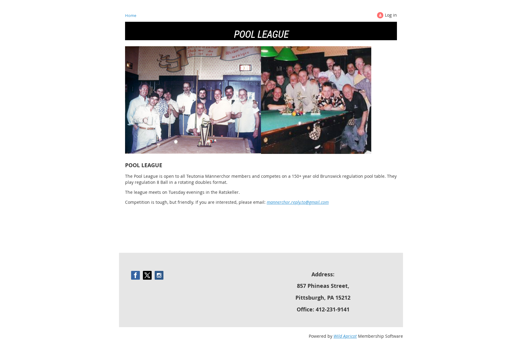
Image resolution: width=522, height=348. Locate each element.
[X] (147, 275)
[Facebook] (135, 275)
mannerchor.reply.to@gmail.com (298, 202)
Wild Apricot (345, 336)
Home (130, 15)
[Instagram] (159, 275)
